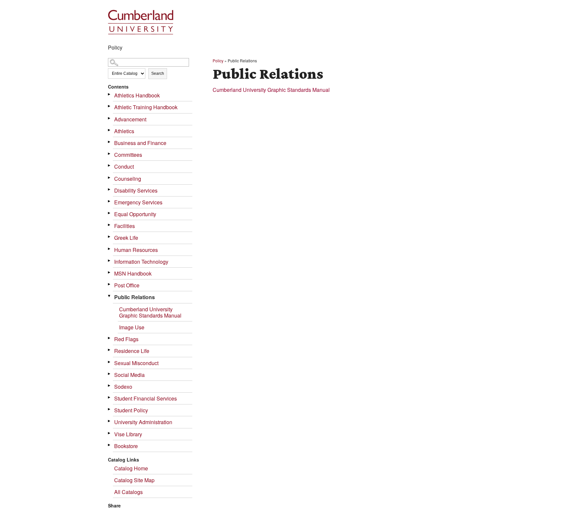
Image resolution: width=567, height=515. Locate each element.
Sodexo (123, 386)
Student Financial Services (145, 398)
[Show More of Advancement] (109, 118)
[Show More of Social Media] (109, 373)
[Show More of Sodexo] (109, 385)
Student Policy (131, 410)
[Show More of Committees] (109, 153)
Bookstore (126, 446)
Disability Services (136, 190)
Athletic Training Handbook (146, 107)
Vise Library (128, 434)
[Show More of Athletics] (109, 130)
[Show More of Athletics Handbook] (109, 94)
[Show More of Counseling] (109, 177)
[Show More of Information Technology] (109, 260)
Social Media (129, 375)
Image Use (131, 327)
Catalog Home (131, 468)
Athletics (124, 131)
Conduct (124, 166)
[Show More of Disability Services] (109, 189)
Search (157, 73)
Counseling (127, 178)
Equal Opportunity (135, 214)
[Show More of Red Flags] (109, 338)
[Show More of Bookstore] (109, 444)
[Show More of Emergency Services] (109, 201)
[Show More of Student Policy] (109, 409)
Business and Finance (140, 143)
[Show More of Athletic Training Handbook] (109, 106)
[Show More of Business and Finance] (109, 141)
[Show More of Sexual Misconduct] (109, 361)
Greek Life (126, 237)
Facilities (124, 226)
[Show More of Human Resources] (109, 248)
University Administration (143, 422)
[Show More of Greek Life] (109, 236)
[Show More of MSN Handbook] (109, 272)
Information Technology (141, 261)
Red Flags (126, 339)
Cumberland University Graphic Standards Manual (150, 312)
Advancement (130, 119)
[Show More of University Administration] (109, 421)
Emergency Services (138, 202)
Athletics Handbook (137, 95)
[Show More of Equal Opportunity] (109, 213)
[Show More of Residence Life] (109, 349)
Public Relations (134, 297)
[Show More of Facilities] (109, 224)
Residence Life (131, 351)
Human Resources (136, 250)
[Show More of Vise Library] (109, 433)
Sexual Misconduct (136, 363)
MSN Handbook (133, 273)
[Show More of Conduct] (109, 165)
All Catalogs (128, 492)
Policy (218, 60)
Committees (128, 154)
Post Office (126, 285)
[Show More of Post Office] (109, 284)
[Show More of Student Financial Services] (109, 397)
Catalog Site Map (134, 480)
